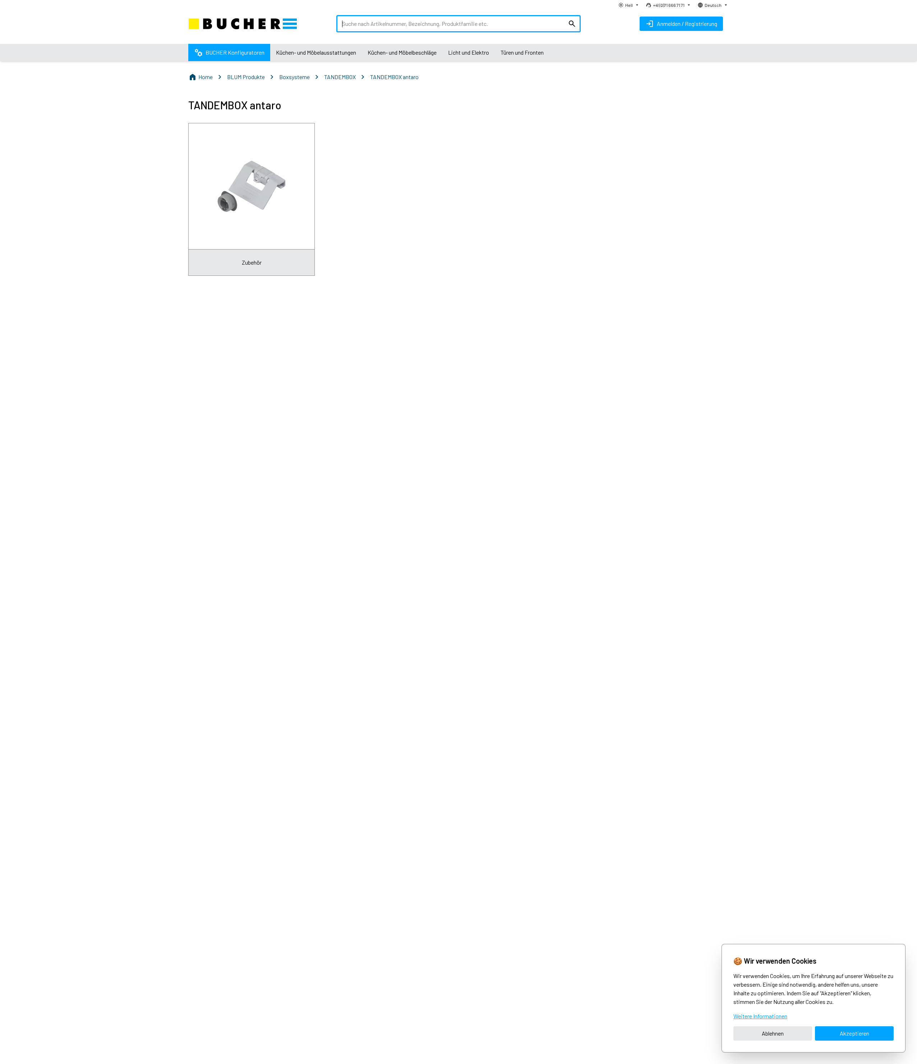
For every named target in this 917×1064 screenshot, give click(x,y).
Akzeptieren (854, 1033)
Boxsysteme (294, 76)
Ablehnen (773, 1033)
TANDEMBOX (340, 76)
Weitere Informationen (760, 1016)
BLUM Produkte (246, 76)
